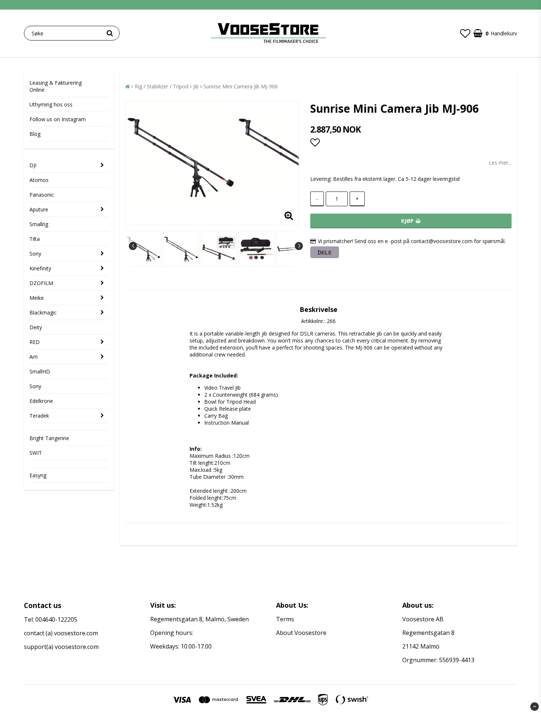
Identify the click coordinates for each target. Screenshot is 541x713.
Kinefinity (40, 268)
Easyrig (37, 475)
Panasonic (41, 194)
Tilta (34, 238)
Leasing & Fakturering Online (55, 86)
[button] (465, 33)
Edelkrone (41, 400)
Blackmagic (43, 312)
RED (34, 341)
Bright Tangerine (49, 438)
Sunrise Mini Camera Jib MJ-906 (241, 86)
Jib (196, 86)
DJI (32, 165)
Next (299, 246)
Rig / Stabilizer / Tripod (161, 86)
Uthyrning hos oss (51, 104)
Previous (133, 246)
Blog (34, 133)
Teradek (39, 415)
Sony (35, 253)
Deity (35, 327)
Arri (33, 356)
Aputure (38, 209)
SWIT (35, 452)
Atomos (39, 179)
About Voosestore (301, 633)
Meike (36, 297)
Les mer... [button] (500, 162)
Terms (285, 619)
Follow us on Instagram (57, 119)
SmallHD (39, 371)
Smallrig (38, 224)
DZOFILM (41, 283)
